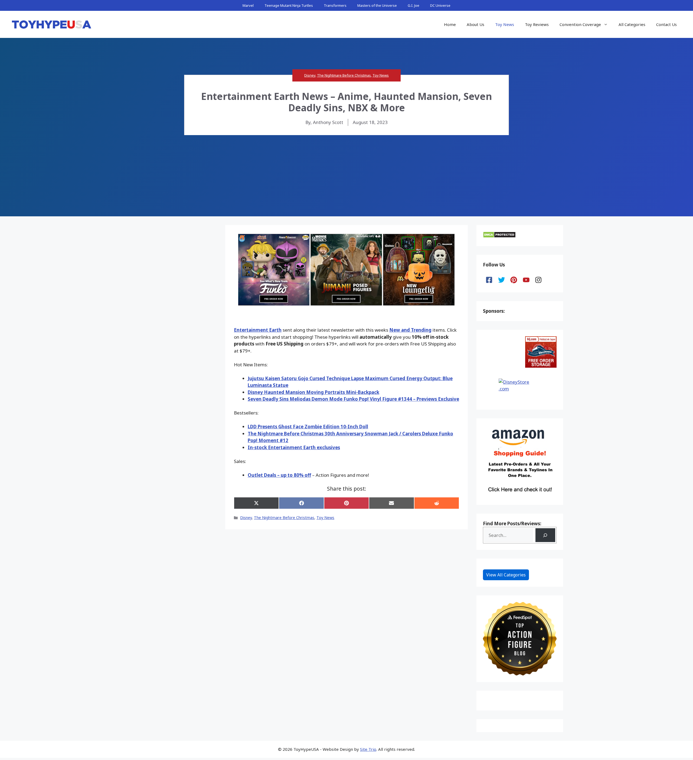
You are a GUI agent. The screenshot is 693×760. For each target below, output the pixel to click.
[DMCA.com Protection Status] (499, 236)
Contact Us (666, 24)
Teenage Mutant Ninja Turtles (288, 5)
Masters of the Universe (377, 5)
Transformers (335, 5)
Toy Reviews (537, 24)
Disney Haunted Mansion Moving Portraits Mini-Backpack (313, 392)
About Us (475, 24)
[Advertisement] (346, 176)
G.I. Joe (413, 5)
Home (450, 24)
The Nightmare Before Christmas (344, 75)
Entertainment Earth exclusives (294, 447)
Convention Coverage (580, 24)
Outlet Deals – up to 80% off (279, 475)
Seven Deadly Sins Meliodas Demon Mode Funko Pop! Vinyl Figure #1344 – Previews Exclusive (353, 399)
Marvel (248, 5)
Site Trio (368, 749)
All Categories (632, 24)
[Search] (545, 535)
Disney (309, 75)
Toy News (504, 24)
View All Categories (506, 575)
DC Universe (440, 5)
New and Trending (410, 330)
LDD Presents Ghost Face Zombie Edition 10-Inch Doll (308, 426)
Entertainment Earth (258, 330)
